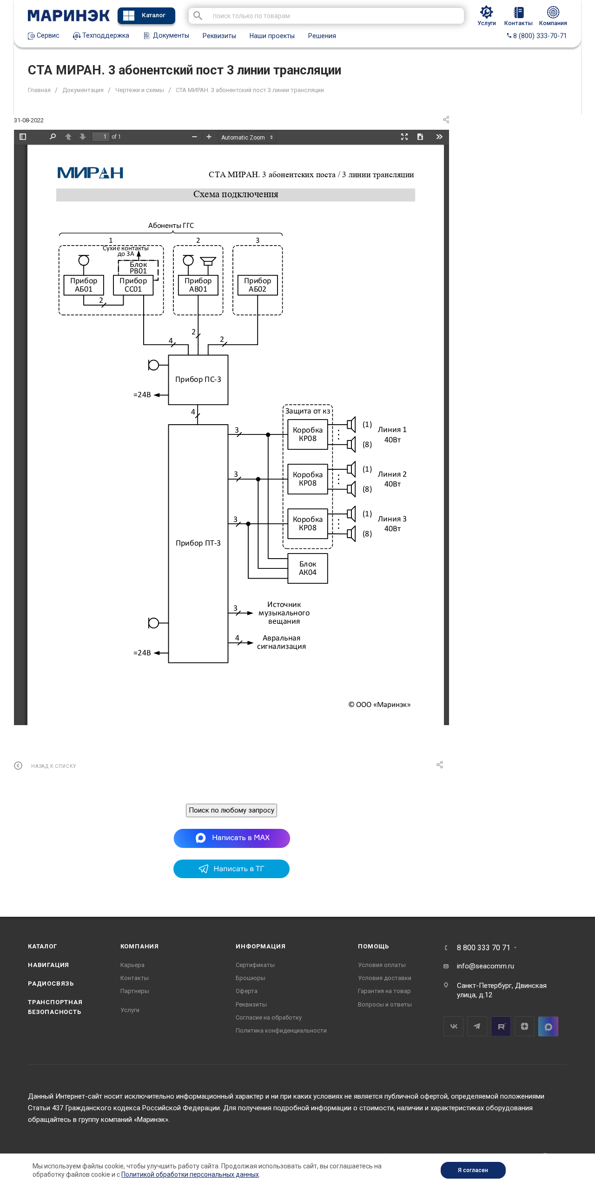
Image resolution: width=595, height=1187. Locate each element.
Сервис (47, 35)
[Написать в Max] (231, 838)
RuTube (501, 1026)
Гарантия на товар (384, 990)
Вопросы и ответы (385, 1004)
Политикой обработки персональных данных (190, 1174)
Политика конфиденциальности (281, 1030)
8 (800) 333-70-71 (539, 36)
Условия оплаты (382, 964)
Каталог (153, 15)
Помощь (373, 946)
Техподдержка (104, 35)
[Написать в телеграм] (231, 876)
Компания (139, 946)
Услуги (129, 1010)
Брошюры (250, 977)
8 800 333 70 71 (483, 948)
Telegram (477, 1026)
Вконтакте (453, 1026)
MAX (548, 1026)
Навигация (48, 964)
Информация (260, 946)
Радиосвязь (51, 983)
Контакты (134, 977)
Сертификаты (255, 964)
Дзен (525, 1026)
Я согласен (473, 1170)
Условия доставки (384, 977)
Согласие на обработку (269, 1017)
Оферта (247, 990)
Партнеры (134, 990)
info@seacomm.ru (485, 966)
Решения (322, 36)
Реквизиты (219, 36)
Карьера (132, 964)
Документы (170, 35)
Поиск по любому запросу (231, 810)
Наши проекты (272, 36)
